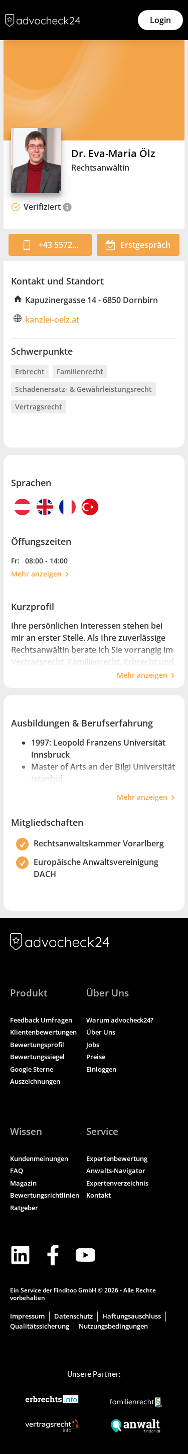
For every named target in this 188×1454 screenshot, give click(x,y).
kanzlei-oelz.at (52, 319)
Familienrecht (80, 371)
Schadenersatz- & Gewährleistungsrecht (83, 389)
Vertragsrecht (38, 406)
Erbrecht (30, 371)
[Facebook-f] (53, 1255)
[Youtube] (85, 1255)
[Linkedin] (20, 1255)
